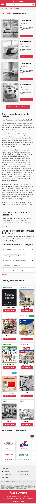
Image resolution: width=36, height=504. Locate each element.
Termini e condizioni (23, 496)
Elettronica (7, 474)
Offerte (6, 471)
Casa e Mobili (8, 8)
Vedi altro (4, 226)
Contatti (9, 496)
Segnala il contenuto (9, 498)
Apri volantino (27, 36)
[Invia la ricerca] (33, 4)
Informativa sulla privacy (18, 501)
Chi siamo (14, 496)
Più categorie (5, 477)
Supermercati (24, 471)
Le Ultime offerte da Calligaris (18, 107)
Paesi (17, 498)
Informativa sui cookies (26, 498)
